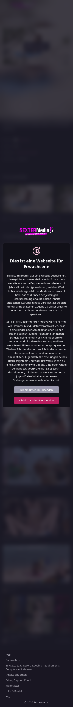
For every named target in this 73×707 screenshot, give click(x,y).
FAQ (8, 696)
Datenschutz (13, 660)
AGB (8, 654)
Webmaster (12, 685)
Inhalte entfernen (16, 674)
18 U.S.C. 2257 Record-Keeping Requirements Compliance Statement (33, 667)
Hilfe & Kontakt (14, 691)
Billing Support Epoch (19, 680)
